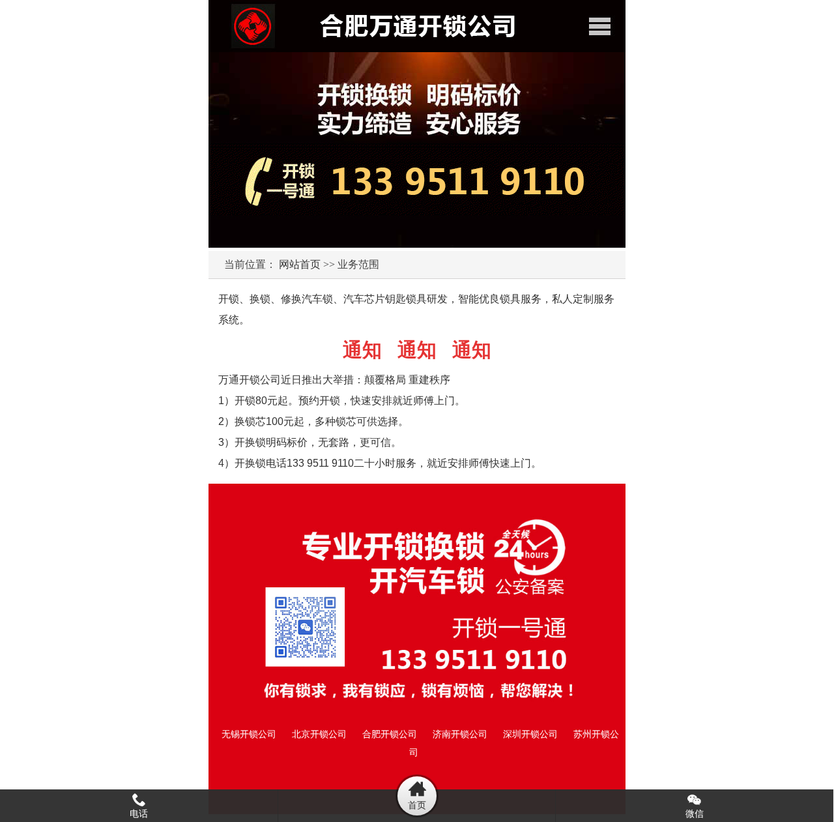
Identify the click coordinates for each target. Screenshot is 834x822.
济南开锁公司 (460, 734)
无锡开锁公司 (249, 734)
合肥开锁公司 (389, 734)
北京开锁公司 (319, 734)
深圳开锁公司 (530, 734)
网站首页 (300, 264)
